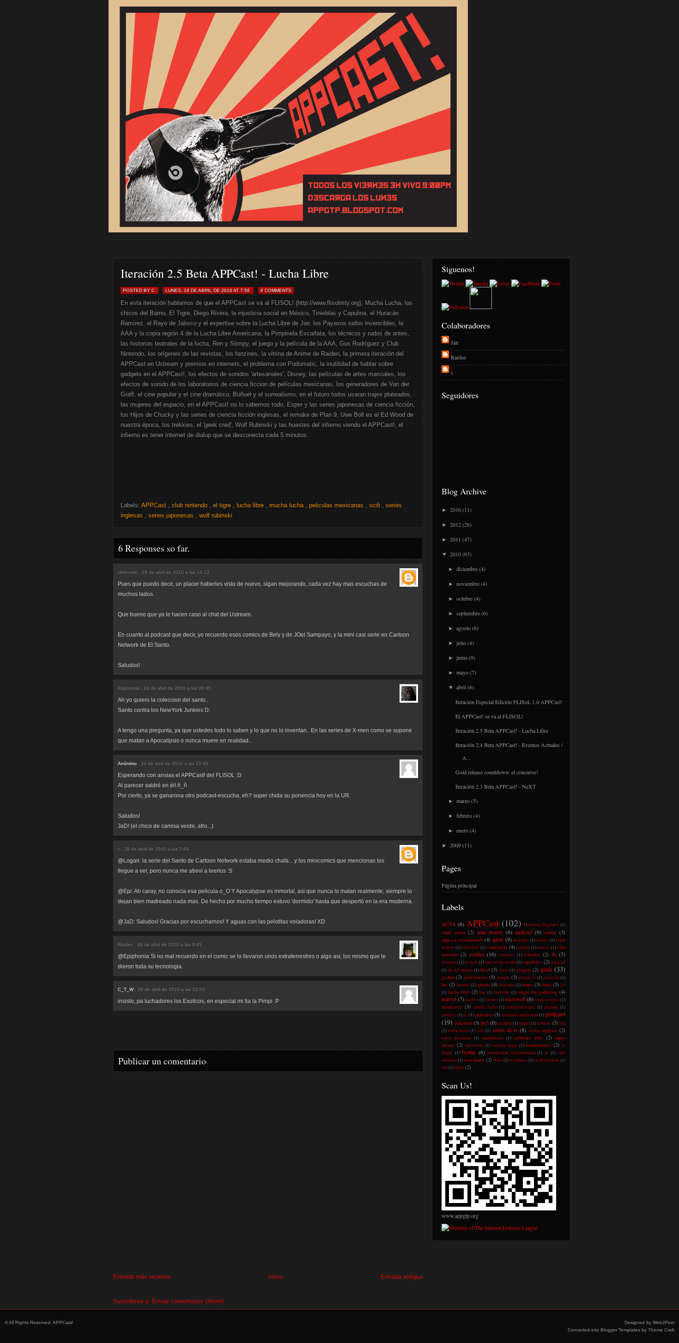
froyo (504, 970)
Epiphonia (128, 688)
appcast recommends (462, 939)
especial (558, 962)
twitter (469, 1052)
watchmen (474, 1060)
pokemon (463, 1023)
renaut (524, 1023)
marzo (463, 800)
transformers (538, 1045)
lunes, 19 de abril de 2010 (198, 290)
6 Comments (276, 290)
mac (482, 992)
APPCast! (63, 1322)
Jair (455, 342)
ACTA (449, 924)
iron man (507, 985)
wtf (445, 1067)
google (503, 977)
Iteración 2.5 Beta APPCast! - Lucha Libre (225, 273)
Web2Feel (663, 1322)
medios (472, 1000)
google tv (527, 977)
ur (546, 1053)
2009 (455, 845)
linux (547, 984)
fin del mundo (460, 970)
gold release (476, 977)
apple (497, 939)
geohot (448, 977)
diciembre (467, 568)
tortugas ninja (504, 1045)
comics (477, 954)
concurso (506, 955)
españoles (532, 962)
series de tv (505, 1029)
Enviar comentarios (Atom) (188, 1301)
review (544, 1023)
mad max (502, 992)
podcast (555, 1013)
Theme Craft (661, 1329)
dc (554, 954)
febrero (464, 815)
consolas (532, 954)
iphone (483, 984)
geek (546, 969)
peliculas (484, 1014)
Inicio (275, 1276)
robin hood (458, 1030)
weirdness (518, 1060)
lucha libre (250, 505)
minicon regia (547, 1000)
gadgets (523, 969)
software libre (528, 1037)
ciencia (543, 947)
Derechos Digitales (541, 925)
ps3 (485, 1022)
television (474, 1045)
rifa (562, 1023)
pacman (551, 1007)
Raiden (125, 944)
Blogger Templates (620, 1329)
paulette (449, 1015)
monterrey (452, 1006)
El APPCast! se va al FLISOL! (489, 716)
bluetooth (470, 947)
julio (461, 642)
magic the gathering (538, 992)
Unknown (128, 572)
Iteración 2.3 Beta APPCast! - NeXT (495, 786)
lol (562, 985)
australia (520, 940)
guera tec (551, 977)
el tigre (222, 505)
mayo (462, 672)
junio (461, 657)
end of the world (500, 962)
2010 (455, 554)
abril (461, 687)
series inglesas (543, 1030)
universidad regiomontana (511, 1053)
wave (498, 1060)
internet (463, 985)
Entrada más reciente (141, 1276)
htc (445, 984)
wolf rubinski (215, 515)
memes (491, 1000)
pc (465, 1015)
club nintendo (189, 505)
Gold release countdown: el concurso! (496, 772)
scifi (374, 505)
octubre (464, 598)
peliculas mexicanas (336, 505)
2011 (455, 539)
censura (523, 947)
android (523, 932)
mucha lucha (286, 505)
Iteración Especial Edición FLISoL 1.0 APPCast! (509, 701)
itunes (527, 984)
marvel (449, 999)
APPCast (153, 505)
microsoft (515, 999)
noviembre (467, 583)
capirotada (496, 947)
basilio (542, 940)
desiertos (450, 962)
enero (462, 830)
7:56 (245, 290)
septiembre (468, 613)
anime (551, 932)
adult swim (453, 932)
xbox (459, 1067)
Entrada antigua (402, 1276)
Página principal (459, 885)
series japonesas (171, 515)
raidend (504, 1023)
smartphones (492, 1038)
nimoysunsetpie (520, 1007)
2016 (455, 509)
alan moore (490, 932)
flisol (485, 969)
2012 (455, 524)
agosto (463, 628)
